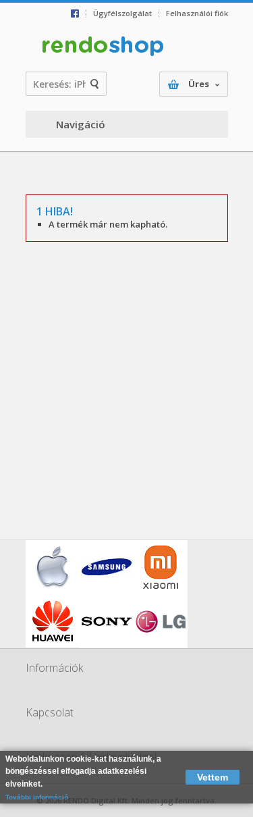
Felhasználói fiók (197, 13)
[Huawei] (53, 621)
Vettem (212, 777)
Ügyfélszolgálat (122, 13)
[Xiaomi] (161, 567)
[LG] (161, 621)
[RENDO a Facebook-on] (78, 13)
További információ (36, 797)
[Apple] (53, 567)
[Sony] (107, 621)
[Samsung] (107, 567)
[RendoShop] (103, 46)
